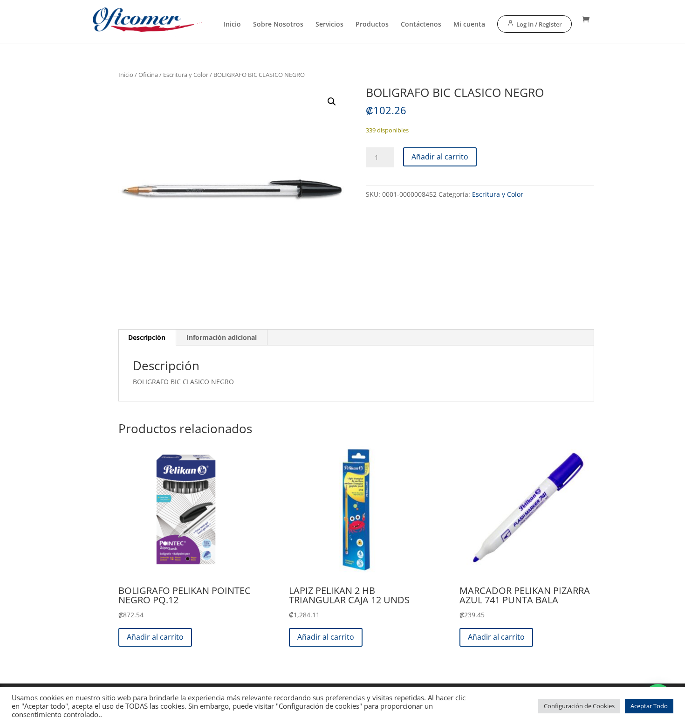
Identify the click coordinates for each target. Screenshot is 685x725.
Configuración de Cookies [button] (579, 706)
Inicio (232, 24)
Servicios (329, 24)
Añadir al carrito (439, 157)
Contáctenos (421, 24)
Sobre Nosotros (278, 24)
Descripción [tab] (146, 337)
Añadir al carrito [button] (155, 637)
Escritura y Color (185, 74)
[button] (331, 101)
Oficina (148, 74)
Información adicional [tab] (221, 337)
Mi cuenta (469, 24)
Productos (372, 24)
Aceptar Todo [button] (649, 706)
